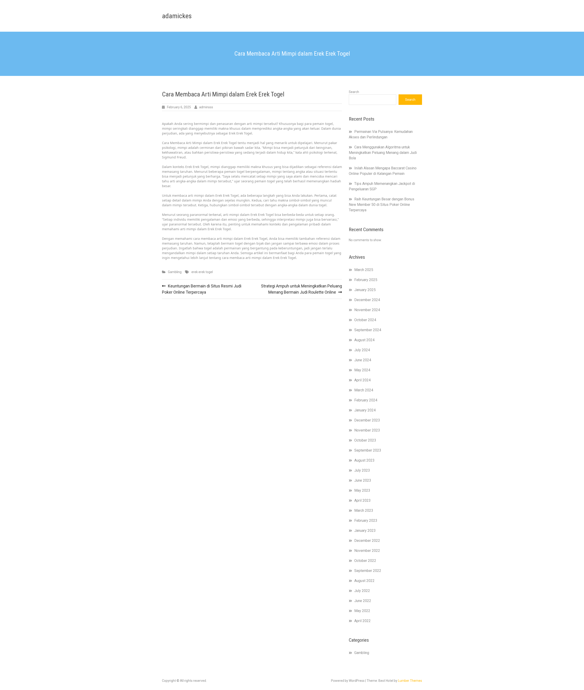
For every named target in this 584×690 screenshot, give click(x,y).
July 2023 (362, 470)
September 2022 (367, 571)
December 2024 (367, 300)
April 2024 (362, 380)
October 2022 (365, 560)
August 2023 (364, 460)
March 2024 (363, 390)
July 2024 (362, 350)
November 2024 (367, 310)
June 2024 (362, 360)
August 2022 (364, 581)
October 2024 (365, 320)
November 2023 (367, 430)
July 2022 (362, 591)
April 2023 (362, 500)
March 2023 (363, 510)
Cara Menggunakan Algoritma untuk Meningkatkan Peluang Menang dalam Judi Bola (383, 152)
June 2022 (362, 601)
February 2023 (365, 520)
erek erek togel (202, 272)
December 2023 (367, 420)
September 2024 (367, 330)
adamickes (177, 16)
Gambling (175, 272)
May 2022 (362, 611)
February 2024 (365, 400)
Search (354, 92)
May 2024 (362, 370)
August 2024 (364, 340)
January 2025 (365, 290)
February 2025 (365, 280)
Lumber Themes (410, 680)
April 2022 (362, 621)
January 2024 (365, 410)
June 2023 (362, 480)
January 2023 (365, 530)
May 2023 (362, 490)
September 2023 (367, 450)
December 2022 (367, 540)
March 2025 (363, 270)
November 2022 (367, 550)
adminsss (206, 107)
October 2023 (365, 440)
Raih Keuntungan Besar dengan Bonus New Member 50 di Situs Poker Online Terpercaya (381, 204)
